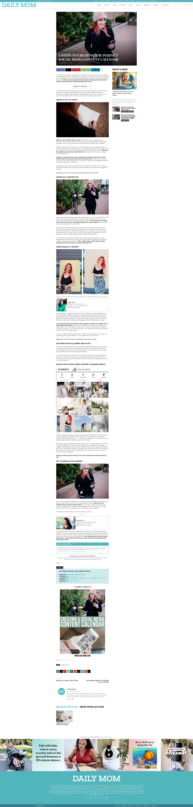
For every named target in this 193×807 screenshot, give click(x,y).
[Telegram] (82, 671)
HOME (130, 5)
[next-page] (116, 124)
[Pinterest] (42, 1)
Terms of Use (139, 805)
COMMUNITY (146, 5)
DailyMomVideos (72, 579)
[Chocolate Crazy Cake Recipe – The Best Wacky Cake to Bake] (116, 109)
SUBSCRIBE (125, 1)
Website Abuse (146, 805)
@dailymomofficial (105, 737)
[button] (189, 5)
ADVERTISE (120, 1)
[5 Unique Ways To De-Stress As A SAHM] (64, 716)
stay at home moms (65, 664)
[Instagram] (40, 1)
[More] (102, 69)
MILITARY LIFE (165, 5)
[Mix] (85, 671)
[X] (47, 1)
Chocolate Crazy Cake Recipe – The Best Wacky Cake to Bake (128, 108)
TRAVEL (138, 5)
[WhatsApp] (68, 671)
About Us (118, 805)
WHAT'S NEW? (120, 69)
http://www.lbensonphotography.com (74, 691)
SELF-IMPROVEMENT (67, 51)
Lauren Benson (63, 63)
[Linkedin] (71, 671)
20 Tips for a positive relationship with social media (81, 173)
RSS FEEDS (138, 1)
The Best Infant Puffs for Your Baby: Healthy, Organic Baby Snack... (123, 93)
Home (57, 10)
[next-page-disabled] (60, 728)
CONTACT (147, 1)
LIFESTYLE (106, 5)
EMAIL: (58, 563)
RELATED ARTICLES (67, 706)
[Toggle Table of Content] (89, 86)
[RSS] (45, 1)
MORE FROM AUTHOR (92, 706)
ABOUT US (114, 1)
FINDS (114, 5)
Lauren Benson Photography (69, 660)
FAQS (142, 1)
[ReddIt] (75, 671)
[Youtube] (50, 1)
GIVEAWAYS (108, 1)
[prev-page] (57, 728)
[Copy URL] (88, 671)
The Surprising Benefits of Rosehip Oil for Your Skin (97, 681)
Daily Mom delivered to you (77, 574)
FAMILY (99, 5)
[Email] (78, 671)
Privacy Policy (130, 805)
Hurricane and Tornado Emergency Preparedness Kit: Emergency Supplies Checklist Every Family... (128, 116)
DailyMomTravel (87, 578)
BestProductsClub (99, 578)
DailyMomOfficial (73, 576)
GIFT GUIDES (102, 1)
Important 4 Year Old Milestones (67, 680)
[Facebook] (37, 1)
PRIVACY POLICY (153, 1)
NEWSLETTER (131, 1)
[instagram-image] (16, 755)
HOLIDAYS (155, 5)
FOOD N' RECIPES (119, 88)
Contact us (154, 805)
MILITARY (96, 1)
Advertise (124, 805)
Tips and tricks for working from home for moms (80, 339)
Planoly (77, 438)
